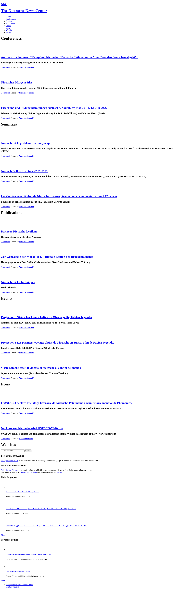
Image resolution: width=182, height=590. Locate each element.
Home (8, 17)
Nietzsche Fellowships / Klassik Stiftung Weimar (22, 492)
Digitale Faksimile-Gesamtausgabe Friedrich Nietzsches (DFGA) (28, 554)
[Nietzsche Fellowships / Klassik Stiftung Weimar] (9, 487)
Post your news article (9, 461)
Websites (9, 30)
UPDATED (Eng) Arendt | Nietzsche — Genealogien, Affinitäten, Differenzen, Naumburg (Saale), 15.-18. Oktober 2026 (46, 526)
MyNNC (9, 32)
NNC (4, 4)
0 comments (5, 67)
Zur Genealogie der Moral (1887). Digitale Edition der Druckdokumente (47, 256)
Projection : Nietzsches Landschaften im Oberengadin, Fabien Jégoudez (46, 317)
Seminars (9, 21)
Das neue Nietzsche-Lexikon (19, 231)
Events (8, 26)
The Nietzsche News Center (24, 10)
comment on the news (28, 472)
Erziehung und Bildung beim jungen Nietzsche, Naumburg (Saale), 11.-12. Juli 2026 (54, 107)
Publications (10, 23)
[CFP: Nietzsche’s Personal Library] (9, 567)
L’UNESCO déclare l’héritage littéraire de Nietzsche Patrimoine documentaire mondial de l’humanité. (66, 403)
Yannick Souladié (26, 67)
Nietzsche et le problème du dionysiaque (26, 143)
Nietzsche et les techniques (18, 282)
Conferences (11, 19)
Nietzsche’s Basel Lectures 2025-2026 (24, 171)
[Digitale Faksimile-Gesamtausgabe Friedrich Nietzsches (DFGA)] (9, 549)
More (3, 535)
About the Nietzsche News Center (19, 585)
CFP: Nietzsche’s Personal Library (18, 571)
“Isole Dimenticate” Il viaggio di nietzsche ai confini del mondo (41, 367)
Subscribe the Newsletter (10, 470)
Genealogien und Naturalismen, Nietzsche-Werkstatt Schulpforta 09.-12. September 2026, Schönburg (41, 509)
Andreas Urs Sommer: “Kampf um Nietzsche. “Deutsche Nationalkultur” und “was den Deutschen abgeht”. (69, 57)
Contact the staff (12, 587)
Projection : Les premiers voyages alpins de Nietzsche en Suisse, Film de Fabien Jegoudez (58, 342)
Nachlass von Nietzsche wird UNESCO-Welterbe (32, 428)
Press (8, 28)
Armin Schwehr (26, 439)
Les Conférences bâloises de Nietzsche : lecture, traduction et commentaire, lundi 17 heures (59, 196)
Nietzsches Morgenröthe (16, 82)
